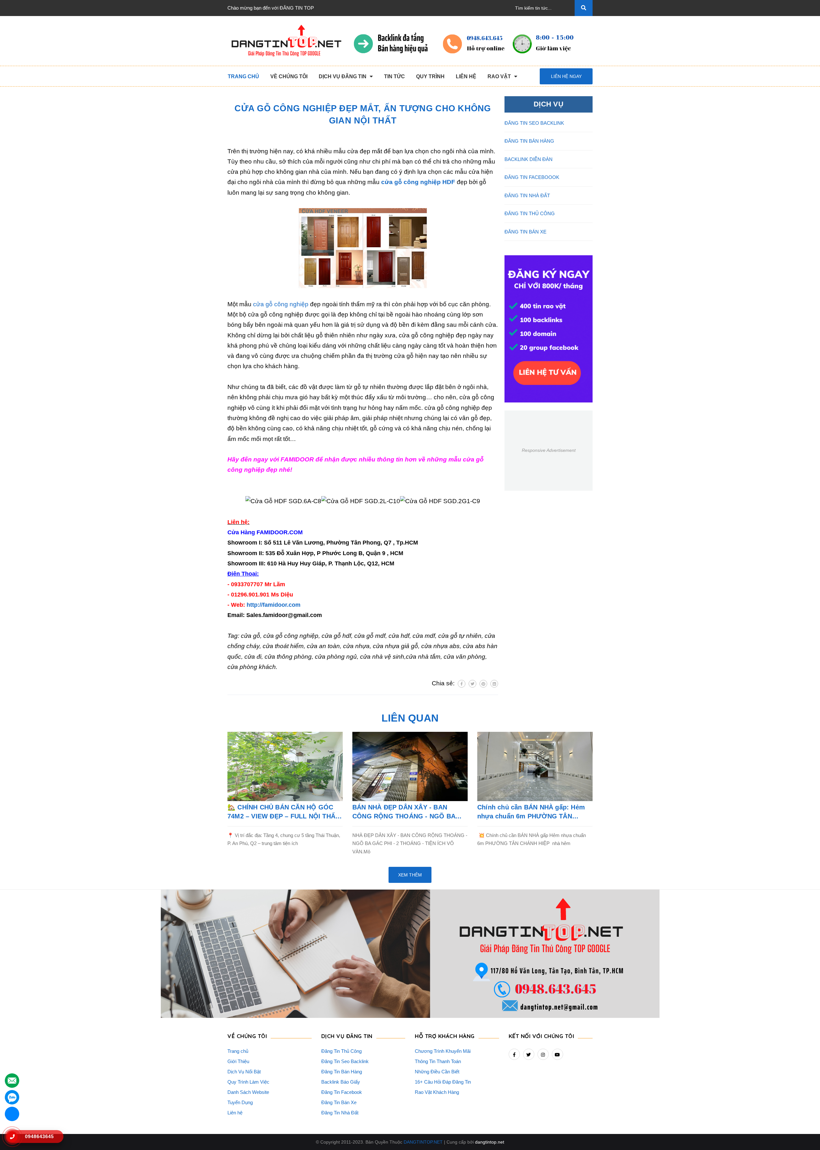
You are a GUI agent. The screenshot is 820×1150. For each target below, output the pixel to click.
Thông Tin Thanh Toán (438, 1061)
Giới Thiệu (238, 1061)
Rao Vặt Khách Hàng (437, 1092)
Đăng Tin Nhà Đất (339, 1112)
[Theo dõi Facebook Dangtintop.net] (514, 1054)
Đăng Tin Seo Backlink (345, 1061)
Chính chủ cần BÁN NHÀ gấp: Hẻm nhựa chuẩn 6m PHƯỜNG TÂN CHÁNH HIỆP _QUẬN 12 (531, 812)
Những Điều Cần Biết (437, 1071)
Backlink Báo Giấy (340, 1082)
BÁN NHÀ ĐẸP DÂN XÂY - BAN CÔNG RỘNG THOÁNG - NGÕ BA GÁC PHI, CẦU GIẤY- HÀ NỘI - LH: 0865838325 (405, 812)
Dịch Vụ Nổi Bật (244, 1071)
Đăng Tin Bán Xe (339, 1102)
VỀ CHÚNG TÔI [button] (247, 1036)
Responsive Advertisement (549, 450)
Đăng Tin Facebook (341, 1092)
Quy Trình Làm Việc (248, 1082)
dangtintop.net (489, 1142)
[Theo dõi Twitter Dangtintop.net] (528, 1054)
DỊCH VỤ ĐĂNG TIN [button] (347, 1036)
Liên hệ (234, 1112)
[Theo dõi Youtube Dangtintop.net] (557, 1054)
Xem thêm (410, 874)
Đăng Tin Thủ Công (341, 1051)
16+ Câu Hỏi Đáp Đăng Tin (443, 1082)
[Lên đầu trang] (804, 1134)
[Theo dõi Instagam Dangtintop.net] (543, 1054)
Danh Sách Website (248, 1092)
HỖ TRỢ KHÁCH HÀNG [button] (445, 1036)
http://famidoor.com (273, 605)
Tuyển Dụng (240, 1102)
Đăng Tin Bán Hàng (341, 1071)
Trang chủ (237, 1051)
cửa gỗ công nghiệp (280, 304)
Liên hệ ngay (566, 76)
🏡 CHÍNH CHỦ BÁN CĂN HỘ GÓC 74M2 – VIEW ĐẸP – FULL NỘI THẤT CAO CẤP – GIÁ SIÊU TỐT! (283, 812)
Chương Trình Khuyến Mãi (443, 1051)
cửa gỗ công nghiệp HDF (418, 182)
